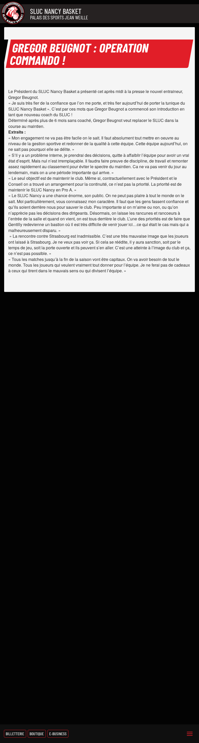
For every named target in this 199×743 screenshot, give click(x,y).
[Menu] (189, 734)
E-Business (58, 733)
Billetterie (15, 733)
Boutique (37, 733)
